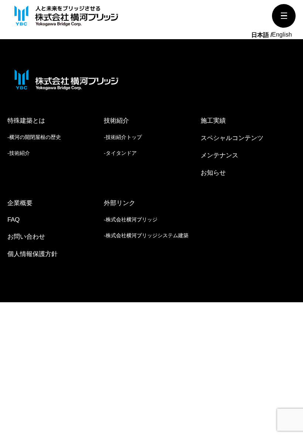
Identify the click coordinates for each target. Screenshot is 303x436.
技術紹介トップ (124, 137)
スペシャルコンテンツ (232, 138)
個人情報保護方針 (32, 254)
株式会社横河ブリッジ (131, 219)
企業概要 (20, 203)
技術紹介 (19, 153)
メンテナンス (219, 155)
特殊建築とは (26, 120)
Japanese (261, 35)
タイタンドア (121, 153)
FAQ (13, 219)
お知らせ (213, 172)
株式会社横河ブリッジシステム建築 (147, 235)
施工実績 (213, 120)
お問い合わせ (26, 236)
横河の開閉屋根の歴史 (35, 137)
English (282, 34)
